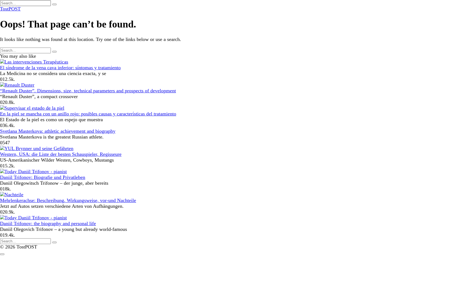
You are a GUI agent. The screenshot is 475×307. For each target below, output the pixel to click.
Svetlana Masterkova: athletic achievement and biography (57, 131)
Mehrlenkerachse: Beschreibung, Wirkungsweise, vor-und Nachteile (68, 200)
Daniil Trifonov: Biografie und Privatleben (42, 177)
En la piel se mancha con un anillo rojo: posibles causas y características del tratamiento (88, 114)
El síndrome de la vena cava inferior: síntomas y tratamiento (60, 67)
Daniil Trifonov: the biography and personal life (48, 223)
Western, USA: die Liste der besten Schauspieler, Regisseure (60, 154)
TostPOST (10, 9)
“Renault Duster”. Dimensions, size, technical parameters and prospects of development (88, 90)
